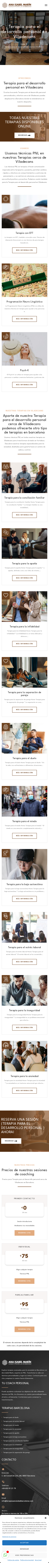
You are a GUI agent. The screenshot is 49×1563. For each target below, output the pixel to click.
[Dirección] (3, 1469)
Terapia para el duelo (24, 758)
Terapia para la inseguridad (24, 1010)
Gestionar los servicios (9, 1536)
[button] (45, 1518)
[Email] (3, 1494)
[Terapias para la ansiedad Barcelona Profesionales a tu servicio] (17, 5)
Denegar (24, 1549)
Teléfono (5, 1485)
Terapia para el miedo (24, 821)
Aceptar (24, 1543)
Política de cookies (13, 1560)
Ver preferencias (24, 1555)
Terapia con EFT (24, 233)
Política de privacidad (27, 1560)
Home (23, 44)
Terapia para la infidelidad (24, 627)
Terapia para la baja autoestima (24, 884)
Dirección (5, 1473)
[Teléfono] (3, 1481)
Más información (24, 250)
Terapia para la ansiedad (24, 1076)
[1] (5, 1556)
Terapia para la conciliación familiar (24, 498)
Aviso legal (38, 1560)
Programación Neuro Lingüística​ (25, 302)
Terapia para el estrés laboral (24, 947)
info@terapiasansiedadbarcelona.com (17, 1501)
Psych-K (24, 370)
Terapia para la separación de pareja (16, 1452)
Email (4, 1498)
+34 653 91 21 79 (9, 1488)
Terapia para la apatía (24, 563)
